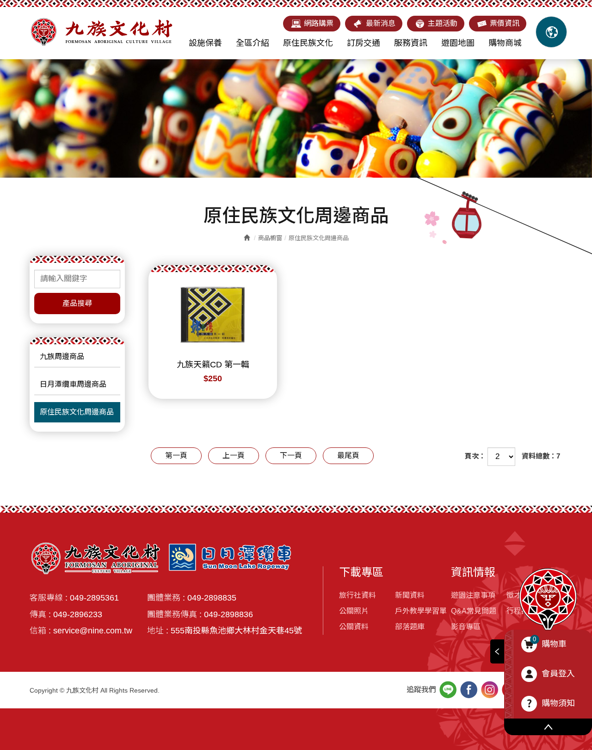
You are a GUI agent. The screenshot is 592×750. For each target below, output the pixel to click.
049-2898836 (228, 614)
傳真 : (40, 614)
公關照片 (354, 611)
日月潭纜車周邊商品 (73, 384)
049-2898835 (211, 597)
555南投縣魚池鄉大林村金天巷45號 (236, 630)
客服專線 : (49, 597)
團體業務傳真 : (174, 614)
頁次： (475, 456)
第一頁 (176, 455)
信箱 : (40, 630)
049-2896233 (77, 614)
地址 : (157, 630)
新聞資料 (410, 595)
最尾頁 (348, 455)
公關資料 (354, 627)
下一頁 (291, 455)
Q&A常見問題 (473, 611)
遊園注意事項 (473, 595)
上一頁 (233, 455)
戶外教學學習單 (421, 611)
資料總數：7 (541, 456)
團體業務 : (166, 597)
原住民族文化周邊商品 (77, 412)
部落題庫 (410, 627)
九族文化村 (101, 32)
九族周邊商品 (62, 356)
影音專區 (466, 627)
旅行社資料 (357, 595)
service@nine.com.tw (92, 630)
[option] (296, 118)
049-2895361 (94, 597)
